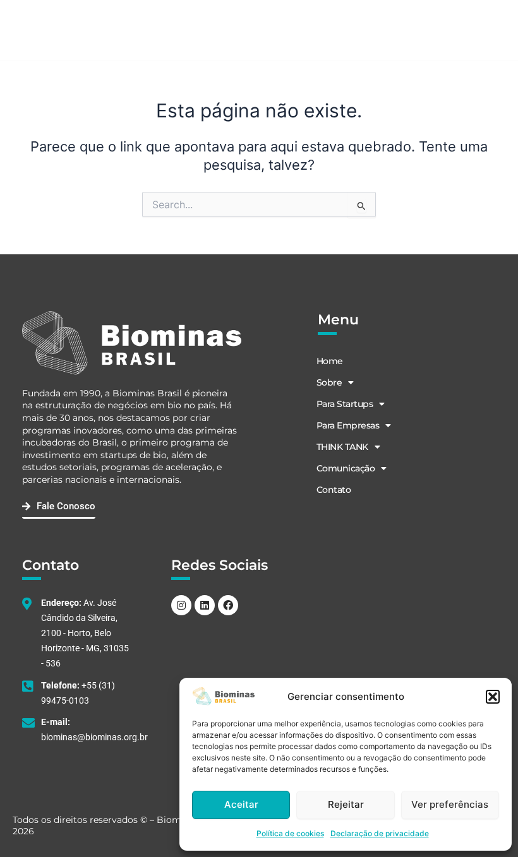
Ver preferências (449, 804)
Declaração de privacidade (379, 833)
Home (329, 361)
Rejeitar (346, 804)
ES (400, 30)
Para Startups (344, 404)
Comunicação (345, 468)
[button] (492, 696)
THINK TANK (342, 446)
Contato (333, 489)
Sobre (329, 382)
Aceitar (241, 804)
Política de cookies (290, 833)
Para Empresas (348, 425)
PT (380, 30)
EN (359, 30)
